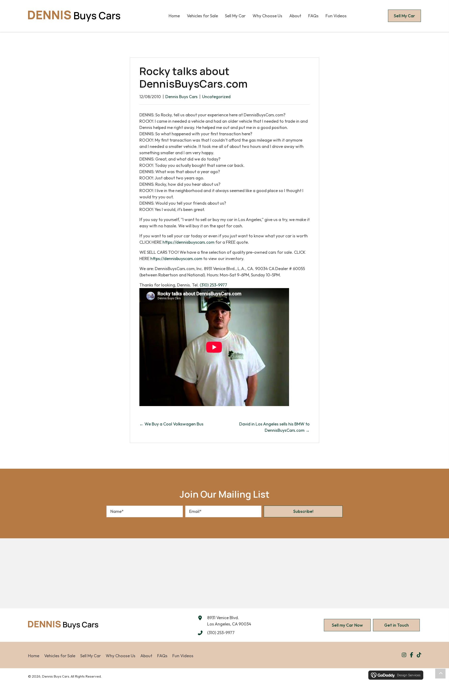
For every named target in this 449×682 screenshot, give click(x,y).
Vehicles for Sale (59, 655)
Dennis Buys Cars (181, 96)
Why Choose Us (120, 655)
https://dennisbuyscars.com (188, 242)
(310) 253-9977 (213, 285)
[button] (303, 511)
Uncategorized (216, 96)
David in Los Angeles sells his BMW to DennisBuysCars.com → (274, 427)
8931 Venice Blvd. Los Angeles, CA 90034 (229, 621)
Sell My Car (90, 655)
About (146, 655)
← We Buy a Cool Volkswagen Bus (171, 424)
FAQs (162, 655)
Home (33, 655)
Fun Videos (182, 655)
